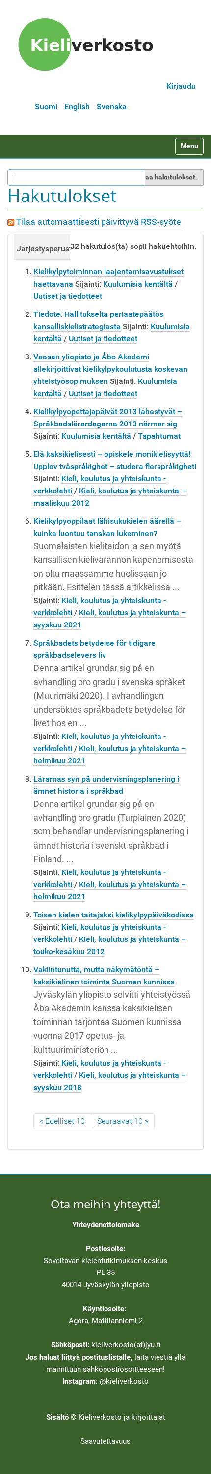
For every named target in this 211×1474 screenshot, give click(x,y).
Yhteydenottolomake (105, 1224)
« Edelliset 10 (62, 1121)
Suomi (46, 106)
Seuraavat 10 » (122, 1121)
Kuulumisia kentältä (138, 284)
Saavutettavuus (105, 1441)
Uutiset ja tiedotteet (67, 296)
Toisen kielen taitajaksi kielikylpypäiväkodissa (113, 914)
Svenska (112, 106)
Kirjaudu (181, 85)
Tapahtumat (159, 436)
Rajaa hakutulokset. (166, 177)
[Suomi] (88, 44)
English (77, 106)
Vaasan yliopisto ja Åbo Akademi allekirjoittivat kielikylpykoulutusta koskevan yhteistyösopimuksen (110, 369)
